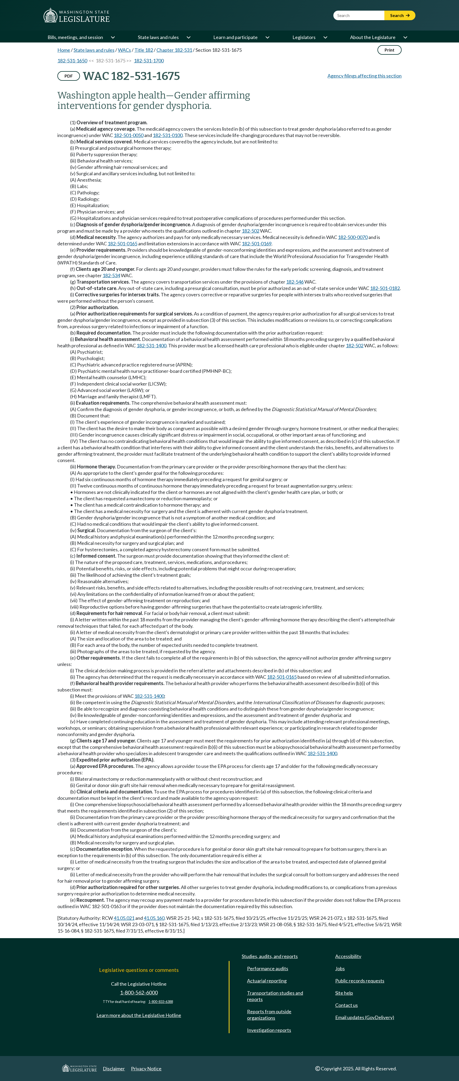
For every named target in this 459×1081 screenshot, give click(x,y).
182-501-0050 (128, 135)
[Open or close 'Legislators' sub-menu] (325, 37)
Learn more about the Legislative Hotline (138, 1015)
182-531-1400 (151, 345)
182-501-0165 (122, 243)
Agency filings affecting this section (365, 76)
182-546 (295, 282)
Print (389, 49)
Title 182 (143, 50)
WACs (124, 50)
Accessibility (348, 956)
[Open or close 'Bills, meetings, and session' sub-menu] (113, 37)
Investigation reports (269, 1030)
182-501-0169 (256, 243)
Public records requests (359, 981)
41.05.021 (124, 918)
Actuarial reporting (267, 981)
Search (397, 15)
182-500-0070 (353, 237)
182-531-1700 (149, 60)
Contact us (346, 1005)
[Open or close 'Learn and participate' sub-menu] (267, 37)
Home (63, 50)
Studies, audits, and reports (270, 956)
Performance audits (267, 968)
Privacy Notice (146, 1068)
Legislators (304, 37)
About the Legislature (373, 37)
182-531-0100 (167, 135)
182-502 (250, 231)
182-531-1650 (72, 60)
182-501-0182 (385, 288)
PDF (69, 75)
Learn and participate (235, 37)
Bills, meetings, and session (75, 37)
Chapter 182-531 (174, 50)
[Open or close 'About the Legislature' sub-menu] (405, 37)
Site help (344, 993)
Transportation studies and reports (275, 996)
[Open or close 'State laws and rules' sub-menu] (188, 37)
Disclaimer (114, 1068)
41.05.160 (154, 918)
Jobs (340, 968)
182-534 (111, 275)
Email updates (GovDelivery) (364, 1017)
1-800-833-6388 (160, 1002)
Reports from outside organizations (269, 1015)
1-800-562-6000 (139, 992)
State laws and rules (158, 37)
